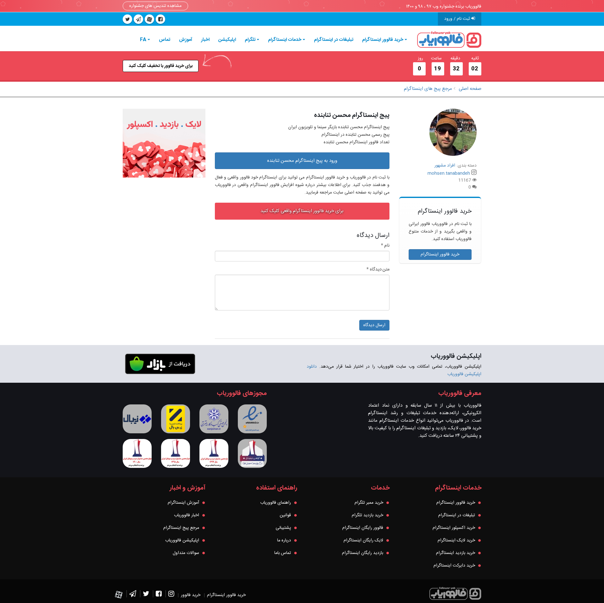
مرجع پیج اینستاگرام (181, 528)
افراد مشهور (444, 165)
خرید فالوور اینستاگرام (382, 40)
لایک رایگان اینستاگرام (363, 540)
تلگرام (250, 40)
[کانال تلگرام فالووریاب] (132, 595)
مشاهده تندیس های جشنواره (155, 6)
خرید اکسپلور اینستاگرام (454, 528)
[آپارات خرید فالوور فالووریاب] (149, 19)
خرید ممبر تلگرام (369, 503)
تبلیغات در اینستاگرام (333, 40)
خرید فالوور (190, 595)
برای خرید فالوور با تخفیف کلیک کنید (161, 66)
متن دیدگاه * (377, 269)
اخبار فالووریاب (186, 515)
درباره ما (284, 540)
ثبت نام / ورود (457, 19)
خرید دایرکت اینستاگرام (454, 565)
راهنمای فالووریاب (275, 503)
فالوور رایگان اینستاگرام (362, 528)
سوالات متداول (186, 553)
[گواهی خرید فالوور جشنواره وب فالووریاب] (252, 453)
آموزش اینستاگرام (183, 503)
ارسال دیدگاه (374, 325)
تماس (164, 40)
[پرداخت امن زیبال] (137, 418)
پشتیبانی (283, 528)
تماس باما (282, 553)
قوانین (285, 515)
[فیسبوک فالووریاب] (159, 595)
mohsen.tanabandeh (449, 173)
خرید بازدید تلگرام (367, 515)
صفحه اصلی (470, 89)
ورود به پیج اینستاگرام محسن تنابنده (302, 161)
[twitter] (127, 19)
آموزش (185, 40)
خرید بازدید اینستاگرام (455, 553)
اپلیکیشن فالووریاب (182, 540)
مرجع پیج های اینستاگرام (428, 89)
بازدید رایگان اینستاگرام (362, 553)
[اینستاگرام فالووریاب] (171, 595)
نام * (385, 245)
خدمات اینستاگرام (284, 40)
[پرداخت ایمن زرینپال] (175, 418)
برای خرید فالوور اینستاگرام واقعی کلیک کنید (302, 211)
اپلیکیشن (227, 40)
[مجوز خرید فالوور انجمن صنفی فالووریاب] (213, 418)
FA (143, 40)
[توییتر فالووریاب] (146, 595)
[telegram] (138, 19)
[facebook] (160, 19)
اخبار (205, 40)
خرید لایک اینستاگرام (456, 540)
